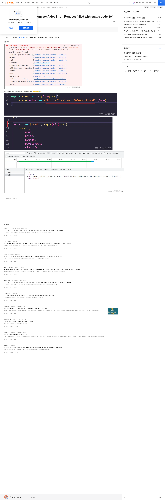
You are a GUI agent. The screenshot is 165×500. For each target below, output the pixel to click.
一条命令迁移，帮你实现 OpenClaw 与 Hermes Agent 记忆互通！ (142, 71)
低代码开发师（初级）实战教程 (132, 53)
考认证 (48, 7)
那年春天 (6, 332)
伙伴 (46, 3)
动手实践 (37, 7)
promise (22, 37)
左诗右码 (6, 306)
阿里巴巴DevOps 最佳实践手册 (132, 59)
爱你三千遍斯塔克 (8, 267)
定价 (37, 3)
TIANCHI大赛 (54, 7)
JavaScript (17, 254)
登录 (161, 2)
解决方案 (27, 3)
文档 (143, 2)
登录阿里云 (26, 28)
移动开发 (25, 280)
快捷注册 (11, 28)
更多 (159, 48)
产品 (22, 3)
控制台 (150, 2)
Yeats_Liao (7, 280)
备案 (147, 2)
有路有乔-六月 (7, 319)
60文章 (33, 497)
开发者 (22, 267)
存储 (21, 280)
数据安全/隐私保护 (22, 228)
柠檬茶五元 (7, 228)
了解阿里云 (57, 3)
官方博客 (43, 7)
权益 (33, 3)
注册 (155, 2)
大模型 (17, 3)
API (24, 306)
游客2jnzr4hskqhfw (15, 497)
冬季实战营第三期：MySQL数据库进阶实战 (135, 56)
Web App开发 (15, 280)
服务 (51, 3)
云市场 (42, 3)
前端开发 (15, 198)
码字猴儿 (6, 345)
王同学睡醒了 (7, 293)
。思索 (5, 254)
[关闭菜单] (3, 3)
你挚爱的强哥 (7, 241)
